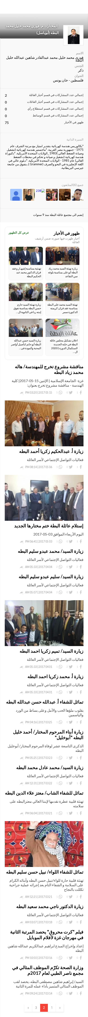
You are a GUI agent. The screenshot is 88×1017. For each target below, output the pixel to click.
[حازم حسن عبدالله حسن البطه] (52, 195)
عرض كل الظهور (19, 232)
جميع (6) (78, 185)
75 (7, 122)
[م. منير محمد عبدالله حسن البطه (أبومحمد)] (77, 195)
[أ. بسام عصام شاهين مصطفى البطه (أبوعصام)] (65, 195)
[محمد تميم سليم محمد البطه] (40, 191)
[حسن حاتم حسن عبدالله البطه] (29, 195)
